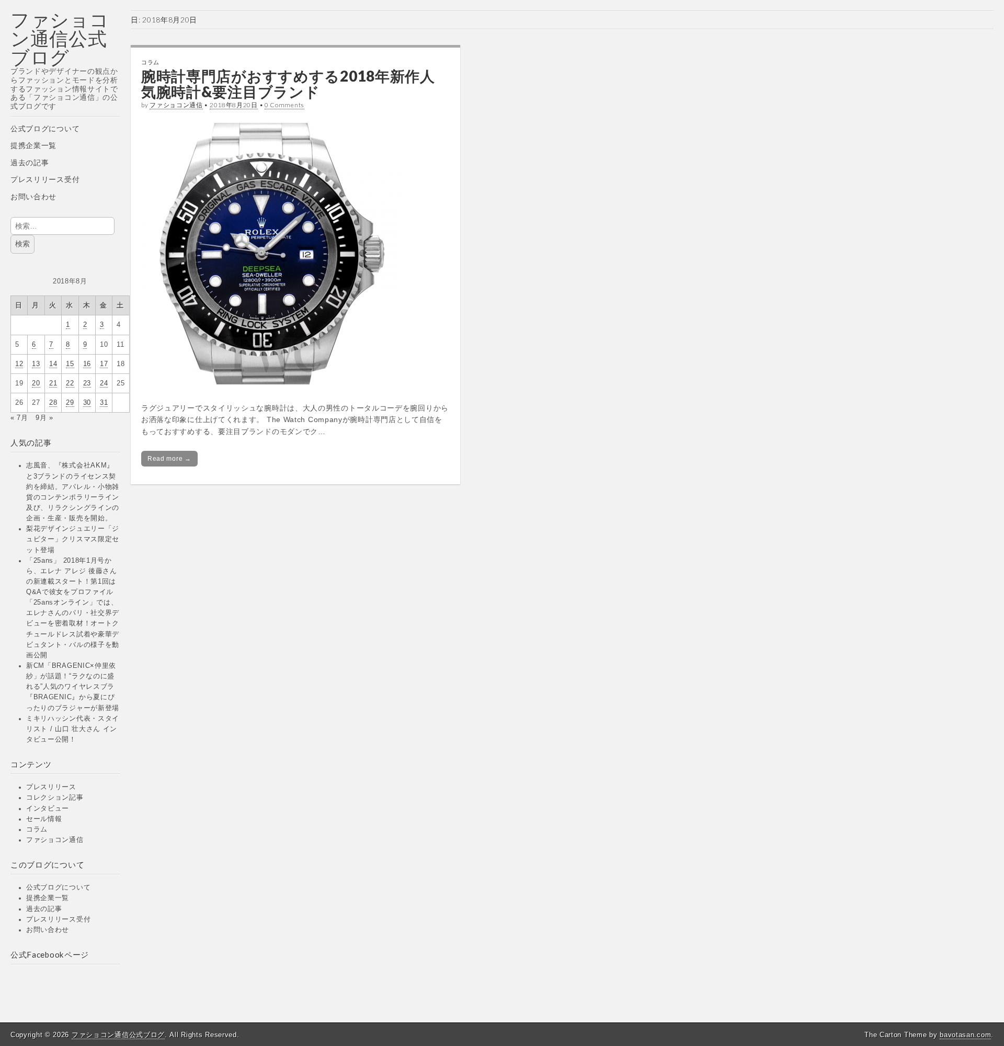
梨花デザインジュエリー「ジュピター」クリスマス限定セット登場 (72, 539)
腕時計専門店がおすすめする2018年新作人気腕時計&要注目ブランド (288, 84)
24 (104, 383)
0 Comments (284, 105)
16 (87, 364)
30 (87, 402)
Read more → (169, 458)
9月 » (44, 418)
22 (70, 383)
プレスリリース (51, 787)
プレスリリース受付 (44, 179)
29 (70, 402)
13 (36, 364)
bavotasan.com (965, 1035)
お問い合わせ (33, 196)
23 (87, 383)
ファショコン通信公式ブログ (59, 38)
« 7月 (19, 418)
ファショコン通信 (55, 840)
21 (53, 383)
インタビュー (47, 808)
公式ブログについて (44, 128)
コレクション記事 (55, 797)
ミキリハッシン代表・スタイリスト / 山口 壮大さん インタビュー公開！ (72, 729)
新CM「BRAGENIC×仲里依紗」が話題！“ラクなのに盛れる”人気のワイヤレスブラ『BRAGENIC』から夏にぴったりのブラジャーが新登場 (72, 687)
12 (19, 364)
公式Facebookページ (49, 954)
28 (53, 402)
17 (104, 364)
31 (104, 402)
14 (53, 364)
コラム (37, 829)
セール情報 (44, 819)
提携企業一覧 (33, 145)
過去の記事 (29, 162)
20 (36, 383)
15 (70, 364)
